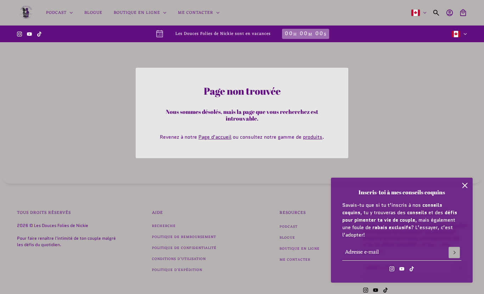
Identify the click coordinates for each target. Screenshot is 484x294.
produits (312, 136)
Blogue (287, 238)
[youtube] (29, 34)
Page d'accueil (214, 136)
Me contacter (295, 260)
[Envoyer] (454, 252)
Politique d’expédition (177, 270)
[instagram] (19, 34)
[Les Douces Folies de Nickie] (26, 13)
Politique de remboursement (184, 237)
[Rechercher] (436, 13)
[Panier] (463, 13)
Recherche (164, 226)
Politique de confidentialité (184, 248)
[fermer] (464, 185)
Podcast (289, 227)
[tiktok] (39, 34)
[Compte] (450, 13)
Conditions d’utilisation (179, 259)
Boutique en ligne (300, 249)
